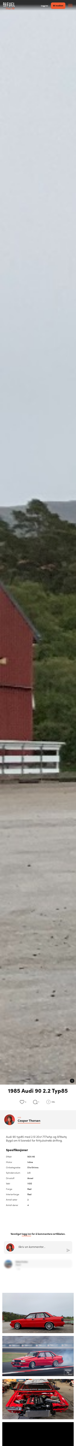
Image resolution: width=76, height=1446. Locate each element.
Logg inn (44, 5)
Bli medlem (58, 5)
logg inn (26, 1233)
